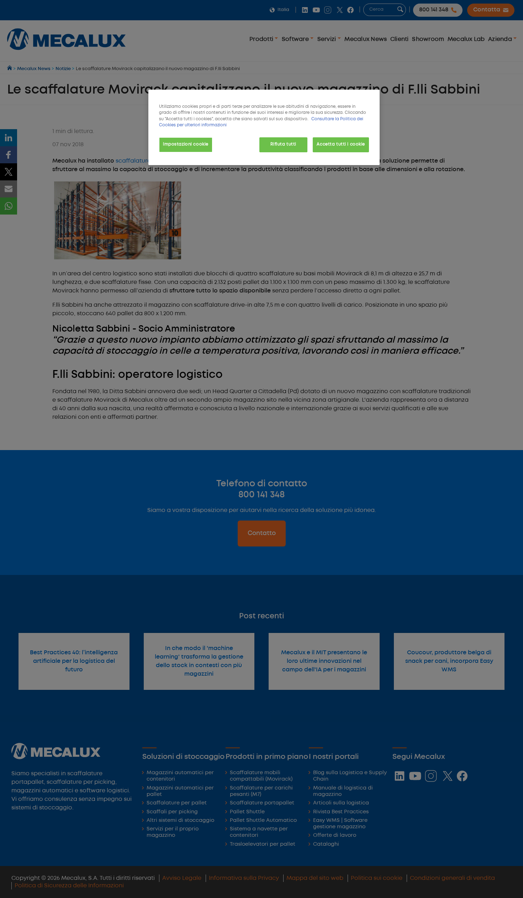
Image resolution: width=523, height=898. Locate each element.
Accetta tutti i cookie (341, 144)
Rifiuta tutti (283, 144)
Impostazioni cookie (185, 144)
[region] (264, 127)
